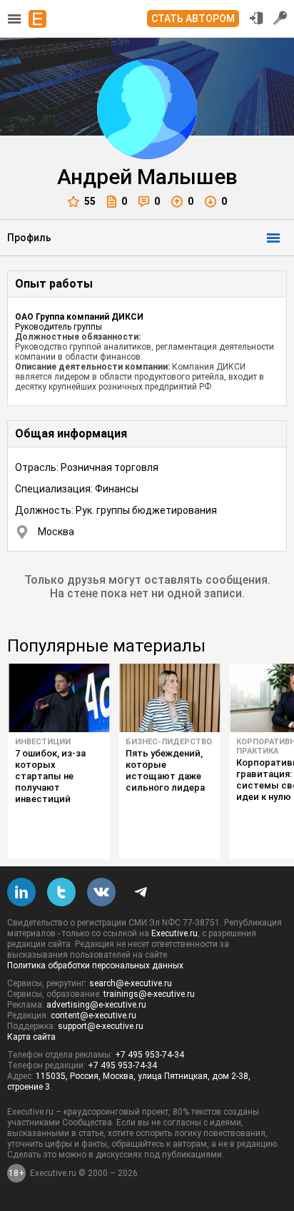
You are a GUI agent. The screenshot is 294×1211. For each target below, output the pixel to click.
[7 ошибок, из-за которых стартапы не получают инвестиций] (59, 698)
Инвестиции (43, 741)
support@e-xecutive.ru (100, 1026)
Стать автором (193, 18)
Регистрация (280, 18)
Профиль (29, 237)
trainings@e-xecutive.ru (149, 994)
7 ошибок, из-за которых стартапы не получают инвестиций (50, 776)
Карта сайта (31, 1037)
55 (90, 201)
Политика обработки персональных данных (95, 966)
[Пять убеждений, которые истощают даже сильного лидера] (169, 698)
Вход (256, 18)
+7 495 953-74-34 (149, 1055)
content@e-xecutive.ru (93, 1015)
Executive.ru (174, 933)
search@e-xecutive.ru (130, 983)
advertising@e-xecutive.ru (96, 1005)
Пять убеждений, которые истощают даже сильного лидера (165, 770)
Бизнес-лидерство (169, 741)
